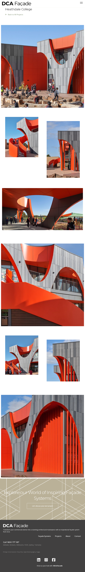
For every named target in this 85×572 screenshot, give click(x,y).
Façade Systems (44, 536)
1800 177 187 (13, 542)
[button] (81, 3)
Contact (78, 536)
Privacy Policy (20, 552)
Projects (58, 536)
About (68, 536)
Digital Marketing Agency (30, 552)
